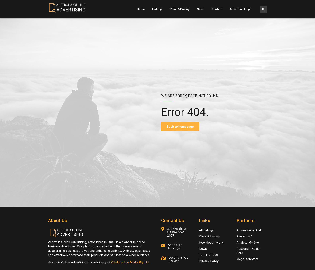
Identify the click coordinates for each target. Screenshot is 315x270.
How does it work (211, 242)
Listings (157, 9)
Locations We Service (178, 259)
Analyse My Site (247, 242)
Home (141, 9)
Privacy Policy (209, 261)
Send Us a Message (175, 246)
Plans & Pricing (180, 9)
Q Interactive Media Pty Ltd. (130, 262)
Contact (217, 9)
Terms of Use (208, 254)
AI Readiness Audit (249, 230)
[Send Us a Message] (163, 245)
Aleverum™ (244, 236)
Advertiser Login (240, 9)
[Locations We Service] (163, 258)
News (200, 9)
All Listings (206, 230)
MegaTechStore (247, 259)
